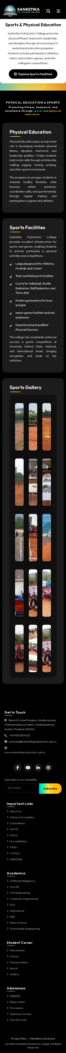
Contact (15, 853)
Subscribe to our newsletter (20, 779)
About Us (15, 811)
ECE (12, 904)
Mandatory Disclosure (42, 1038)
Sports (14, 968)
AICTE (14, 829)
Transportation (19, 962)
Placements (17, 950)
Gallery (14, 974)
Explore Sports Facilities (35, 74)
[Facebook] (18, 768)
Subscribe (50, 788)
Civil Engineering (20, 892)
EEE (12, 916)
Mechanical (17, 910)
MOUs (14, 835)
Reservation (17, 1002)
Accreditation (18, 841)
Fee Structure (18, 1019)
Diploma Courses (20, 1014)
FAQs (13, 847)
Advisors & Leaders (22, 817)
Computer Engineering (24, 898)
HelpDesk (16, 859)
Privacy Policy (19, 1038)
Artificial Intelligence (22, 881)
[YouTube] (28, 768)
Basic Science (18, 922)
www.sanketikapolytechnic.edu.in (24, 752)
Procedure (16, 1008)
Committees (17, 823)
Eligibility (15, 996)
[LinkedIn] (38, 768)
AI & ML (15, 887)
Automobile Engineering (25, 928)
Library (14, 956)
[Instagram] (48, 768)
